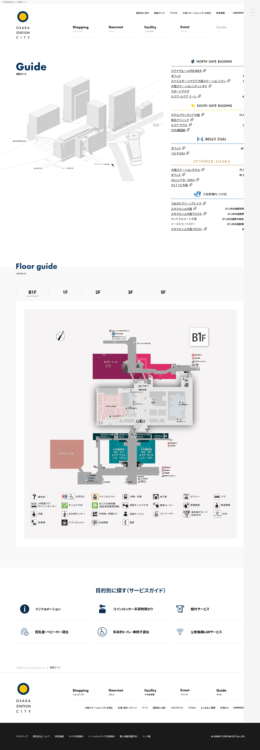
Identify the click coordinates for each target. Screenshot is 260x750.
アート (145, 707)
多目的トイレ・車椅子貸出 (131, 631)
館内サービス (200, 608)
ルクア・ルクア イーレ (184, 96)
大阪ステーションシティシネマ (189, 86)
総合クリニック (180, 120)
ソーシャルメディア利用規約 (101, 736)
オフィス (176, 76)
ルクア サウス (179, 125)
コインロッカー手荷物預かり (133, 608)
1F (65, 292)
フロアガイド (177, 707)
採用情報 (220, 12)
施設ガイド (159, 12)
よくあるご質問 (208, 707)
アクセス (174, 12)
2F (98, 292)
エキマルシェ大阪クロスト (187, 229)
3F (130, 292)
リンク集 (146, 736)
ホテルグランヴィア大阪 (185, 115)
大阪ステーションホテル (185, 170)
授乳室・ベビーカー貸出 (51, 631)
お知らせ (224, 707)
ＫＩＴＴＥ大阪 (179, 185)
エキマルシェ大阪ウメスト (186, 214)
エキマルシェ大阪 (181, 209)
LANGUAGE (239, 13)
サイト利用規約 (76, 736)
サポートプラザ (180, 91)
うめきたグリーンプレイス (186, 203)
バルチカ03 (178, 153)
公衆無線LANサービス (206, 631)
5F (163, 292)
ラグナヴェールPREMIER (186, 71)
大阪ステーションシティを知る (197, 12)
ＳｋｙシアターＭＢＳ (183, 180)
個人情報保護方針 (129, 736)
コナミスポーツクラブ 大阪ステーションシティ (198, 81)
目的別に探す (142, 12)
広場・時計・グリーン (127, 707)
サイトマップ (22, 736)
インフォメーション (48, 608)
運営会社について (41, 736)
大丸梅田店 (178, 130)
